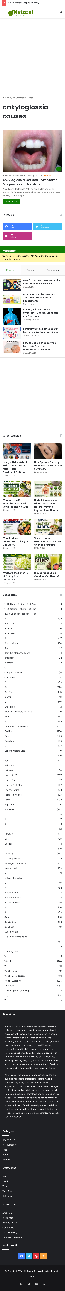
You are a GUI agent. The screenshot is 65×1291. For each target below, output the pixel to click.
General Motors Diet (14, 751)
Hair (6, 760)
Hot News (9, 809)
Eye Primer (9, 706)
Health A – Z (10, 775)
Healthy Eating (11, 790)
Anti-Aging (9, 623)
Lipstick (8, 843)
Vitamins (8, 961)
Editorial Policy (9, 1232)
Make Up (8, 853)
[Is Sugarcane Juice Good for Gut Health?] (48, 562)
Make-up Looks (12, 858)
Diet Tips (8, 692)
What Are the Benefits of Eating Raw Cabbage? (15, 576)
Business (8, 662)
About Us (7, 1213)
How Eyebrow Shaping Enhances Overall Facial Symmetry (36, 2)
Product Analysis (12, 897)
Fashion (8, 731)
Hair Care (9, 765)
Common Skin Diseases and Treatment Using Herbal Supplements (39, 298)
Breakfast (9, 658)
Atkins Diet (9, 633)
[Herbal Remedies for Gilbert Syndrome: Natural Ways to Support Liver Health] (48, 489)
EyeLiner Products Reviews (18, 711)
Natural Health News (14, 175)
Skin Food (9, 927)
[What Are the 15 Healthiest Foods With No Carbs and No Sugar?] (17, 489)
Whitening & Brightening (16, 990)
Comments (53, 270)
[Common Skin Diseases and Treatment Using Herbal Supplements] (12, 299)
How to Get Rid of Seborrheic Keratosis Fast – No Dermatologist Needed (39, 346)
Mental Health (11, 868)
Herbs (7, 799)
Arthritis (8, 628)
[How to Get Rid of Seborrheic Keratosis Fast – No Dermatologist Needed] (12, 347)
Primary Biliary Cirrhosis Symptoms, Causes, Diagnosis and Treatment (40, 313)
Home (7, 97)
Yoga (6, 995)
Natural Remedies (13, 878)
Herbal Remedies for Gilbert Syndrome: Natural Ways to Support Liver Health (46, 505)
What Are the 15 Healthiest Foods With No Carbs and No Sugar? (17, 503)
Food (6, 736)
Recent (31, 270)
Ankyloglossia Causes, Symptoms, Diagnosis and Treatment (30, 182)
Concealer (9, 677)
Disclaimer (7, 1218)
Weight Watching (12, 980)
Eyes (6, 716)
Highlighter (9, 804)
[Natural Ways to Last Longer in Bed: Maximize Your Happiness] (12, 333)
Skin (6, 917)
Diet (6, 687)
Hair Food (9, 770)
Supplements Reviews (15, 936)
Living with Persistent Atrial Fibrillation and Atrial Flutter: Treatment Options (15, 467)
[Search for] (61, 13)
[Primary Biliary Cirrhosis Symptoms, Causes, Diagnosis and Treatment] (12, 316)
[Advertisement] (32, 53)
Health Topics (11, 780)
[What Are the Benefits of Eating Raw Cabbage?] (17, 562)
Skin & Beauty (11, 922)
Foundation (10, 741)
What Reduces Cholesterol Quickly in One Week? (15, 541)
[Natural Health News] (20, 12)
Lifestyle (8, 834)
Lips (6, 839)
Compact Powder (13, 672)
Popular (10, 270)
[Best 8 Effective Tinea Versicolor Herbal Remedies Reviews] (12, 285)
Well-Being (9, 985)
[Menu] (4, 13)
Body (7, 648)
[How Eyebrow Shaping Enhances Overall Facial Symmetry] (48, 451)
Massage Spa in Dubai (15, 863)
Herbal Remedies (13, 795)
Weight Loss (10, 971)
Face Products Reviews (16, 726)
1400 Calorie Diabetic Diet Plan (20, 609)
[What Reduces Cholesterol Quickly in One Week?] (17, 527)
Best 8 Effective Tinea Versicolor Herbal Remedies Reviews (41, 282)
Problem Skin (11, 892)
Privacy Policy (9, 1222)
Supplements (11, 932)
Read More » (11, 201)
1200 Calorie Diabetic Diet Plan (20, 604)
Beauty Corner (11, 643)
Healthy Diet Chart (13, 785)
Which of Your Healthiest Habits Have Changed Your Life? (47, 541)
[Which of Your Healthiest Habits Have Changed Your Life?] (48, 527)
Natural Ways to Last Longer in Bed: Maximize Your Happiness (40, 330)
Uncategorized (11, 951)
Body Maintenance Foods (17, 653)
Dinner (7, 697)
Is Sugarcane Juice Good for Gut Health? (46, 574)
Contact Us (8, 1227)
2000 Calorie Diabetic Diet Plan (20, 614)
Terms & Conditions (12, 1237)
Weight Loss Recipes (14, 976)
